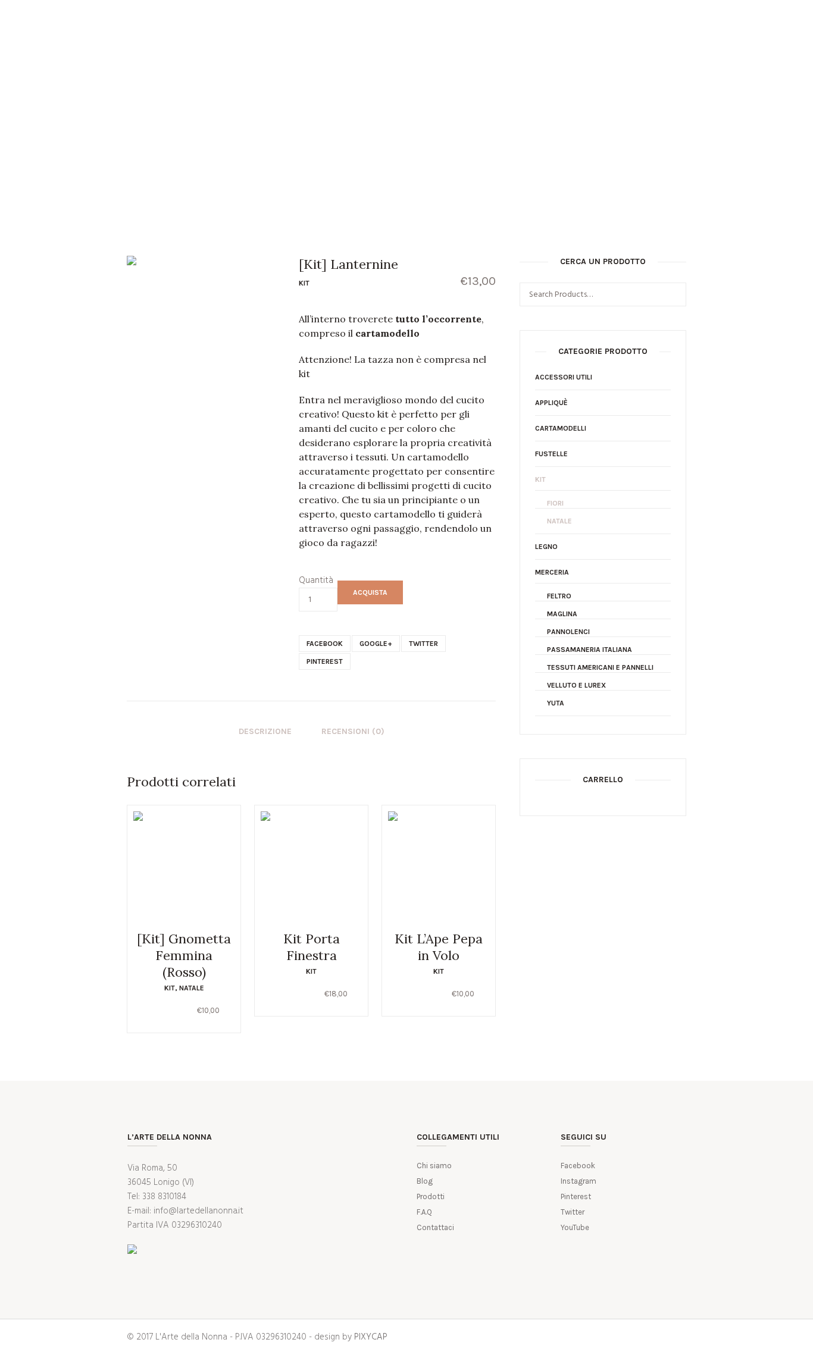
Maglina (562, 614)
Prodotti (431, 1196)
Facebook (325, 643)
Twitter (423, 643)
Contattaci (435, 1227)
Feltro (559, 596)
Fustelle (551, 454)
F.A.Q (424, 1211)
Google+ (375, 643)
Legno (546, 546)
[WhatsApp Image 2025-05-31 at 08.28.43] (204, 333)
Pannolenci (568, 632)
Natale (191, 988)
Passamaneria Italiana (589, 649)
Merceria (552, 572)
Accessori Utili (563, 377)
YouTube (575, 1227)
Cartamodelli (560, 428)
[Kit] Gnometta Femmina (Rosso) (184, 955)
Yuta (555, 703)
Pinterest (325, 661)
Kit (304, 283)
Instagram (578, 1181)
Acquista (370, 592)
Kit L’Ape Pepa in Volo (439, 947)
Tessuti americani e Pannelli (600, 667)
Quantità (316, 580)
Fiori (555, 503)
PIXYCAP (370, 1337)
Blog (425, 1181)
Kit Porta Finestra (311, 947)
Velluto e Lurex (576, 685)
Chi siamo (434, 1165)
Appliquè (551, 403)
